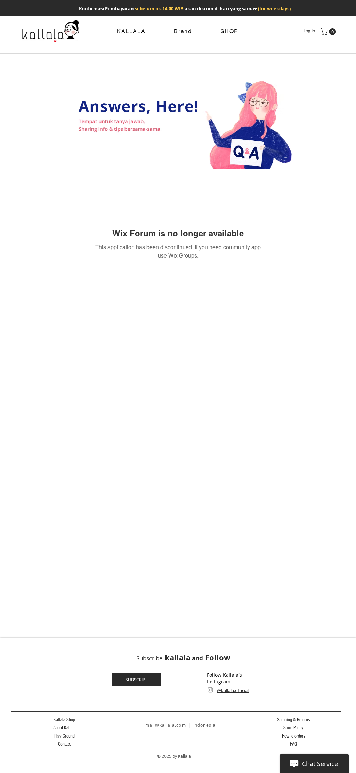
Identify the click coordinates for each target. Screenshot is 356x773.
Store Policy (293, 728)
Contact (64, 744)
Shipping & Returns (293, 720)
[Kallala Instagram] (210, 689)
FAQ (293, 744)
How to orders (293, 736)
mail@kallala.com (165, 725)
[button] (329, 31)
